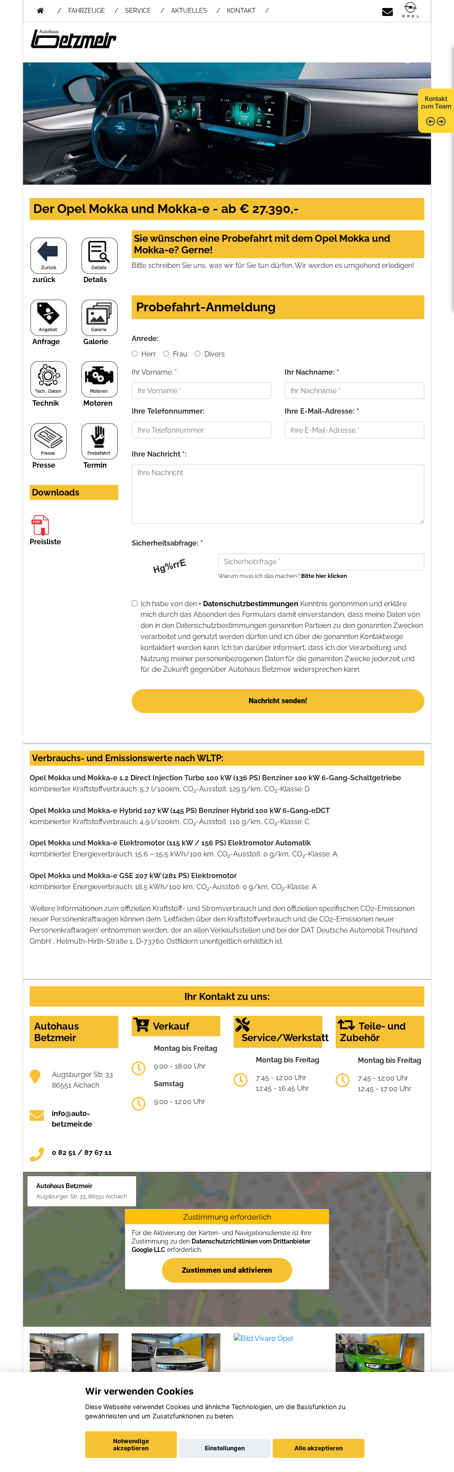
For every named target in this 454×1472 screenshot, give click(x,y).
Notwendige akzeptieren (131, 1444)
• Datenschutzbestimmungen (248, 604)
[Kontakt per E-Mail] (387, 10)
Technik (45, 403)
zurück (43, 279)
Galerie (95, 341)
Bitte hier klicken (324, 576)
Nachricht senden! (278, 701)
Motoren (98, 403)
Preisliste (45, 542)
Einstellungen (225, 1448)
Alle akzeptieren (318, 1448)
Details (95, 279)
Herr (148, 354)
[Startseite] (410, 10)
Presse (43, 465)
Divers (214, 354)
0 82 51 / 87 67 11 (82, 1152)
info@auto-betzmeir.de (72, 1118)
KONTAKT (241, 10)
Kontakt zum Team (436, 102)
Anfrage (46, 341)
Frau (179, 354)
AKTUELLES (189, 10)
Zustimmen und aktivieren (227, 1269)
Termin (95, 465)
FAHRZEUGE (86, 10)
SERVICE (138, 10)
